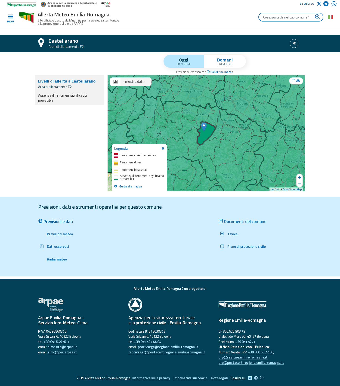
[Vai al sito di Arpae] (79, 305)
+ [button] (299, 177)
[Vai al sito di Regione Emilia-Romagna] (260, 305)
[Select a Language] (330, 16)
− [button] (299, 184)
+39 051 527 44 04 (147, 341)
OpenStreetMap (292, 189)
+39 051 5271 (245, 341)
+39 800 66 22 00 (260, 352)
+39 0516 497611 (56, 341)
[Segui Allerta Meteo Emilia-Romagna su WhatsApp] (334, 5)
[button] (55, 246)
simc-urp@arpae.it (62, 346)
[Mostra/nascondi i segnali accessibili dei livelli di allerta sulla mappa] (296, 80)
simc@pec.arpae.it (62, 352)
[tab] (184, 61)
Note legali (219, 378)
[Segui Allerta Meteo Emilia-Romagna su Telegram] (327, 4)
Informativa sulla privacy (151, 378)
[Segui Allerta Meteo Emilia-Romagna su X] (319, 3)
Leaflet (275, 189)
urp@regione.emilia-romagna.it (243, 357)
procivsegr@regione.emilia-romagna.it (168, 346)
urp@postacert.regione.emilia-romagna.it (251, 362)
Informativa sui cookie (190, 378)
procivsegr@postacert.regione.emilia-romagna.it (166, 352)
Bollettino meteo (221, 72)
